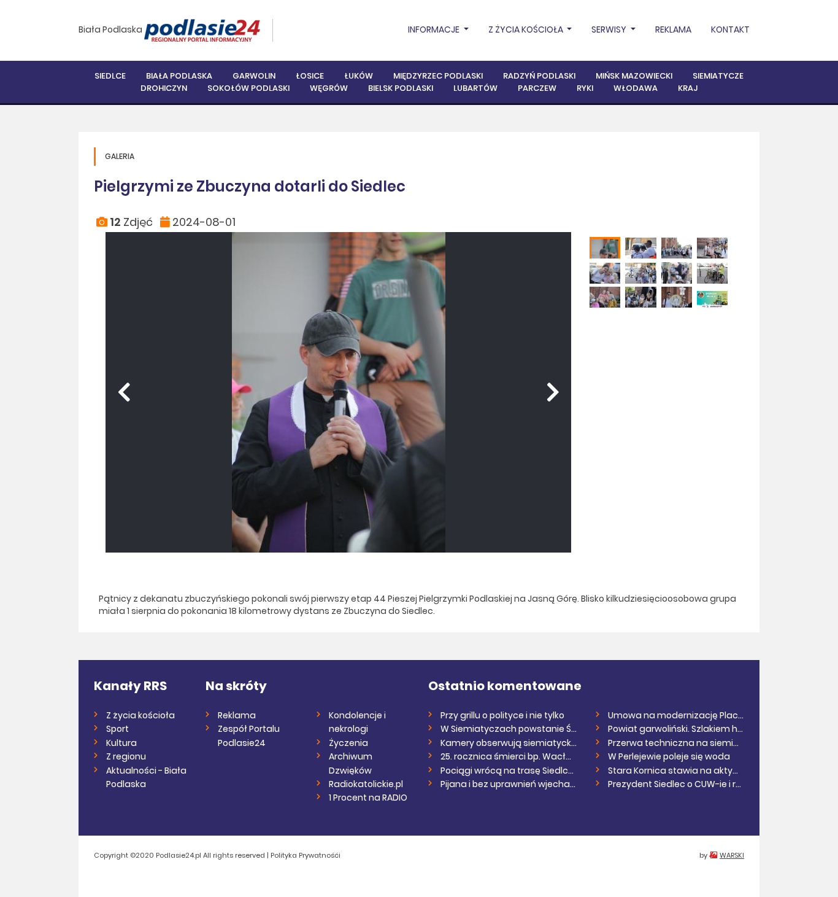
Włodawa (635, 88)
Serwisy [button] (609, 29)
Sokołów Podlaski (248, 88)
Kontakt (730, 29)
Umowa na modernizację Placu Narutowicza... (676, 715)
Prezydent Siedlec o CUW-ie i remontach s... (676, 784)
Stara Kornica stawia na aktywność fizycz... (676, 770)
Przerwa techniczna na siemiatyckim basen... (676, 743)
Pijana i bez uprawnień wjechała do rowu (508, 784)
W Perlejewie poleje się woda (669, 756)
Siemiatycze (718, 76)
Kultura (121, 743)
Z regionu (126, 756)
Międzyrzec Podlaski (438, 76)
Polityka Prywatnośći (305, 855)
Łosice (310, 76)
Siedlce (110, 76)
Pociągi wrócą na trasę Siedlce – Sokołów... (508, 770)
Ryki (585, 88)
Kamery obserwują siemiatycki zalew (508, 743)
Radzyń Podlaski (539, 76)
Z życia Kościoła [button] (526, 29)
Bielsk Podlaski (400, 88)
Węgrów (329, 88)
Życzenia (348, 743)
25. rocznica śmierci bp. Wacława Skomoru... (508, 756)
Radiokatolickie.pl (366, 784)
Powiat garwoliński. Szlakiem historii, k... (676, 729)
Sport (117, 729)
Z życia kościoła (140, 715)
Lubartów (475, 88)
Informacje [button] (434, 29)
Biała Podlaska (110, 29)
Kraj (688, 88)
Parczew (537, 88)
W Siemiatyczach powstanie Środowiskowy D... (508, 729)
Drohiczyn (163, 88)
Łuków (358, 76)
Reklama (673, 29)
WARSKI (732, 855)
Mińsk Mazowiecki (634, 76)
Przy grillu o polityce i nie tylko (502, 715)
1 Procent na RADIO (368, 797)
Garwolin (254, 76)
